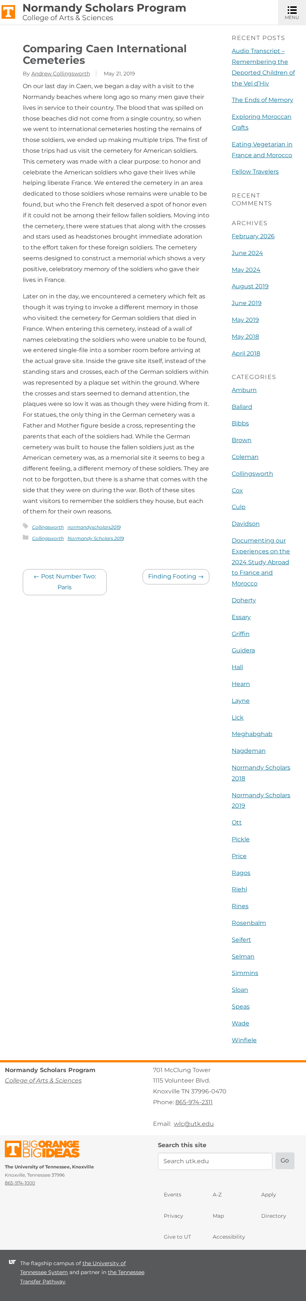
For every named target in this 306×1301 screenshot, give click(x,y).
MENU (295, 12)
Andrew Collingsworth (60, 74)
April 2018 (246, 353)
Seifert (241, 939)
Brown (242, 440)
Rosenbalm (249, 922)
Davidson (246, 523)
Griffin (241, 633)
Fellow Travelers (255, 171)
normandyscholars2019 (94, 527)
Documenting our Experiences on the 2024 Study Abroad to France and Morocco (261, 562)
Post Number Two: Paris (65, 582)
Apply (268, 1195)
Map (218, 1216)
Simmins (245, 972)
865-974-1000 (20, 1183)
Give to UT (177, 1237)
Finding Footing (176, 576)
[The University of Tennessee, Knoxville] (8, 11)
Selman (243, 956)
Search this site (182, 1145)
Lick (238, 717)
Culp (239, 506)
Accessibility (229, 1237)
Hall (237, 667)
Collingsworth (48, 527)
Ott (237, 822)
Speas (241, 1006)
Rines (240, 906)
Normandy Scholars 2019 (96, 538)
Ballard (242, 406)
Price (239, 856)
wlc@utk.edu (194, 1123)
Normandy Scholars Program (104, 7)
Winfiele (244, 1040)
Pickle (241, 839)
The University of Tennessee (47, 1150)
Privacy (173, 1216)
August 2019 (250, 286)
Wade (240, 1023)
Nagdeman (249, 750)
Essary (241, 617)
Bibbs (240, 423)
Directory (273, 1216)
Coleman (245, 456)
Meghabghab (252, 734)
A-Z (217, 1195)
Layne (241, 700)
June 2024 (247, 253)
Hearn (241, 683)
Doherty (244, 600)
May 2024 (246, 269)
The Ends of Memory (262, 99)
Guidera (243, 650)
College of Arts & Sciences (67, 17)
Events (172, 1195)
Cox (237, 490)
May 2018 (245, 336)
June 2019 (247, 303)
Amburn (244, 390)
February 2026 (253, 236)
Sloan (240, 989)
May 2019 (245, 319)
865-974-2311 (194, 1102)
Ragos (241, 872)
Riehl (239, 889)
